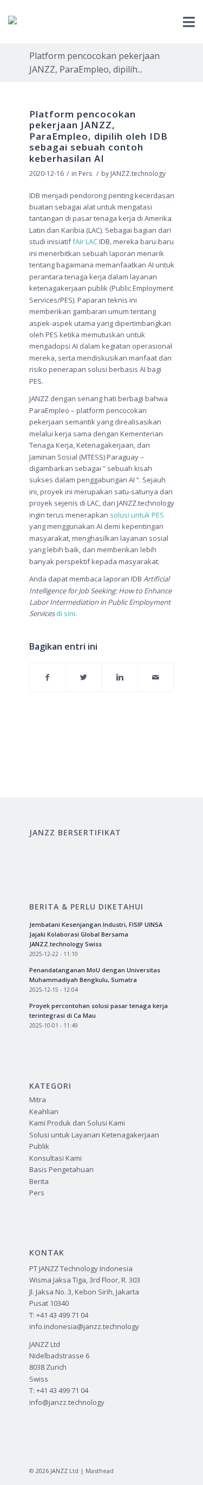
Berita (39, 1181)
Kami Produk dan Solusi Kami (77, 1123)
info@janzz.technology (66, 1402)
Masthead (100, 1471)
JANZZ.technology (138, 173)
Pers (85, 173)
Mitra (37, 1099)
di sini (65, 613)
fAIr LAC (85, 241)
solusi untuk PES (137, 515)
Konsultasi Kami (55, 1158)
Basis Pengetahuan (61, 1169)
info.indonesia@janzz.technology (84, 1326)
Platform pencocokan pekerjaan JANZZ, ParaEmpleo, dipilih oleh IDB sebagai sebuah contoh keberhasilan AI (98, 136)
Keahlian (43, 1111)
